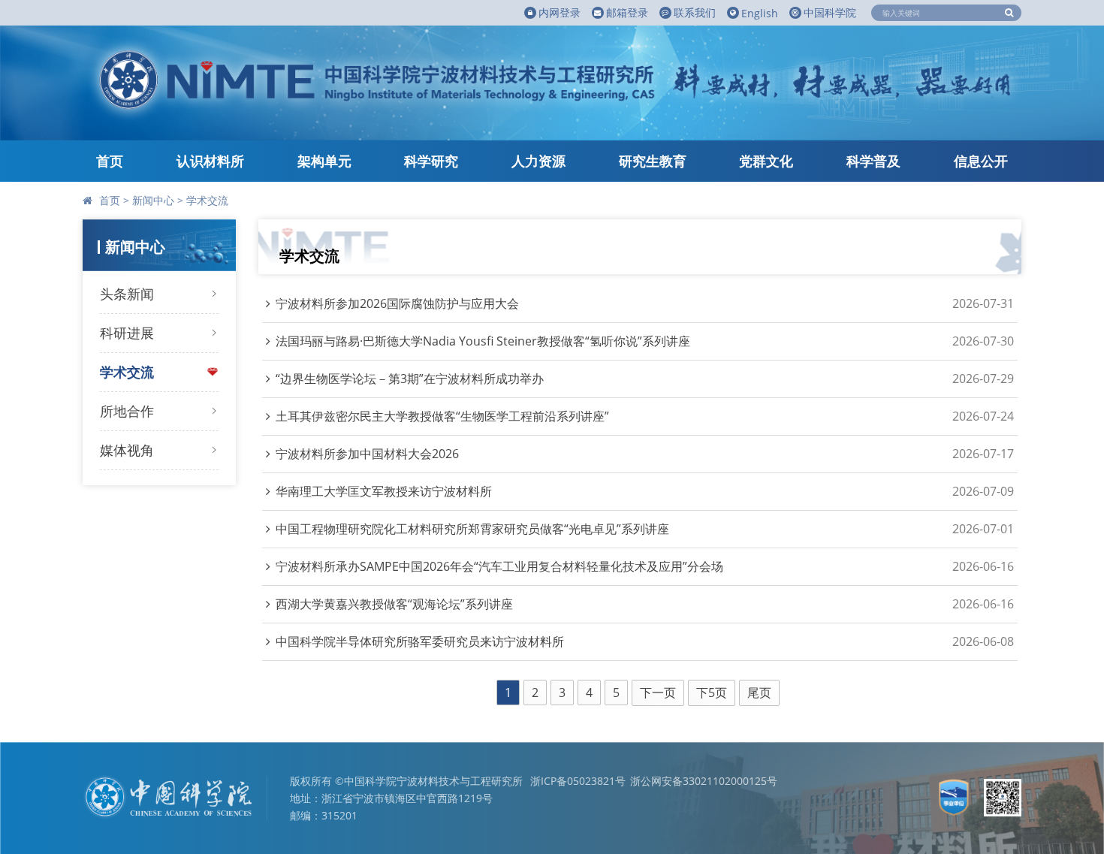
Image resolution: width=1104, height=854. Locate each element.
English (759, 13)
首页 (109, 161)
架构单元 (324, 161)
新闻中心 (153, 200)
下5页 (711, 692)
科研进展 (127, 333)
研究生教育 (652, 161)
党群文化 (766, 161)
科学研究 (431, 161)
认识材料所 (210, 161)
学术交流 (207, 200)
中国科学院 (830, 12)
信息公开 (981, 161)
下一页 (658, 692)
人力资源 (538, 161)
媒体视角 (127, 450)
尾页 (759, 692)
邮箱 (627, 12)
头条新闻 (127, 294)
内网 (559, 12)
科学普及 (873, 161)
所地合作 (127, 411)
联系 (695, 12)
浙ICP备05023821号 (578, 781)
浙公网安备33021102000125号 (703, 781)
